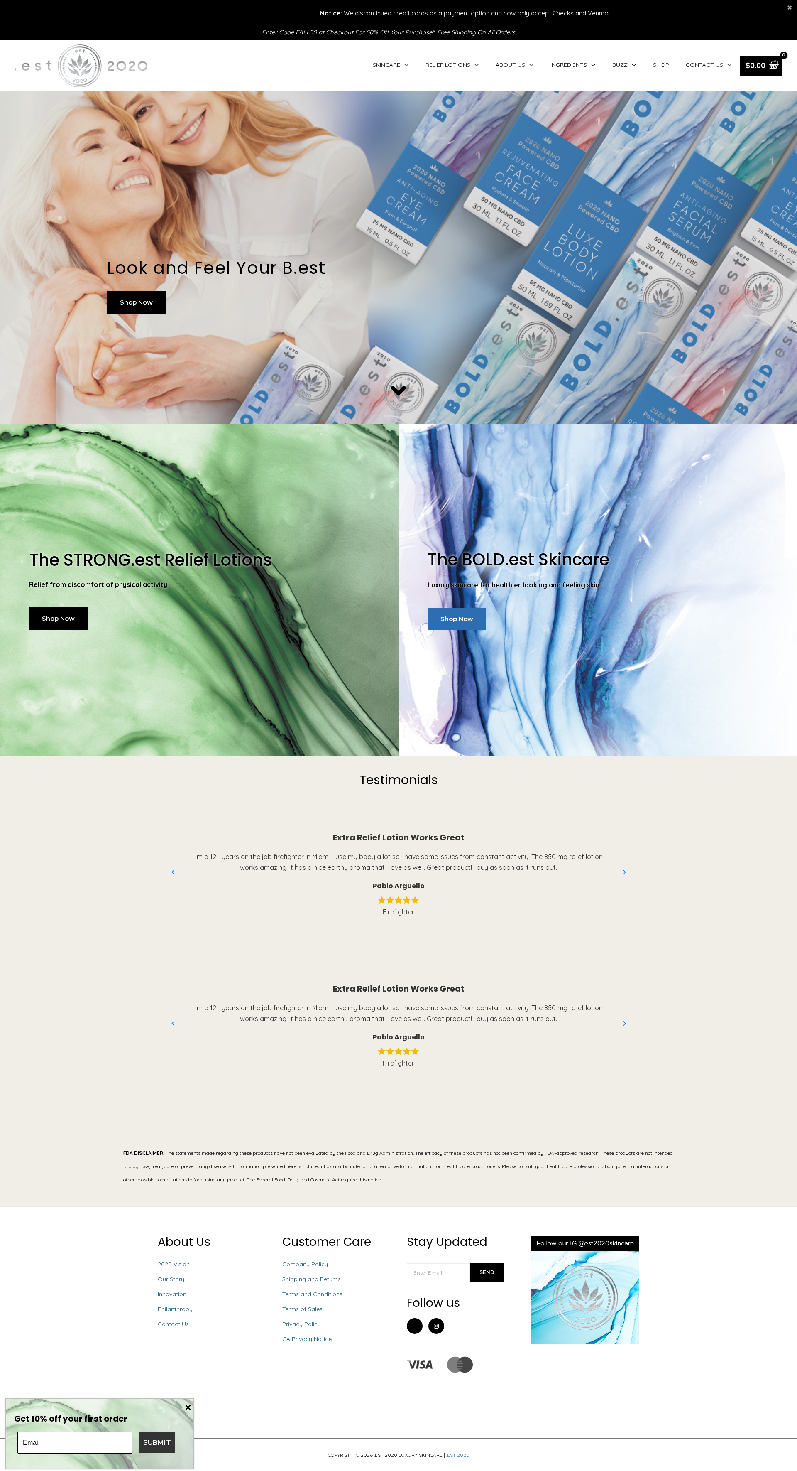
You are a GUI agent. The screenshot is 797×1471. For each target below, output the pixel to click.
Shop (661, 65)
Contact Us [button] (704, 65)
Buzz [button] (620, 65)
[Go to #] (420, 1365)
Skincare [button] (386, 65)
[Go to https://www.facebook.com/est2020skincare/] (415, 1328)
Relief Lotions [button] (447, 65)
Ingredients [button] (568, 65)
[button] (136, 302)
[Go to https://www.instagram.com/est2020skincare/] (436, 1326)
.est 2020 (457, 1455)
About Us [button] (510, 65)
